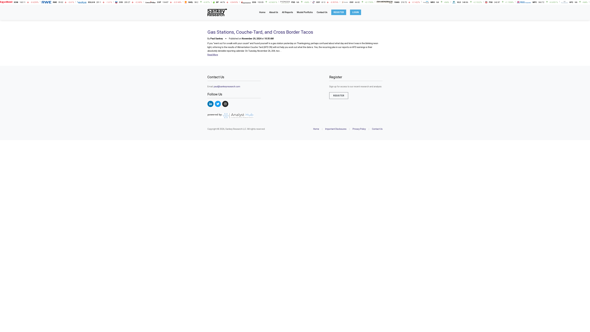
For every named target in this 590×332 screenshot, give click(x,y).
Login (355, 12)
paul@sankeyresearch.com (227, 86)
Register (339, 12)
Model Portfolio (305, 12)
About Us (273, 12)
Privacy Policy (359, 129)
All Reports (287, 12)
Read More (212, 54)
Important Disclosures (335, 129)
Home (262, 12)
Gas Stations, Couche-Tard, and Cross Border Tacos (260, 32)
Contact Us (322, 12)
